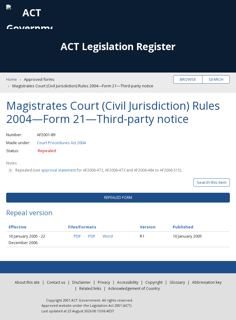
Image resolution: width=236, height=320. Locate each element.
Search (216, 79)
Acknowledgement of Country (134, 288)
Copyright (154, 282)
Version (147, 227)
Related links (90, 288)
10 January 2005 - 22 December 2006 (27, 239)
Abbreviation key (207, 282)
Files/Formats (82, 227)
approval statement (58, 170)
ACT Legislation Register (118, 46)
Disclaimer (81, 282)
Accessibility (127, 282)
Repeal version (29, 212)
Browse (188, 79)
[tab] (118, 198)
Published (183, 227)
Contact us (56, 282)
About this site (27, 282)
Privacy (104, 282)
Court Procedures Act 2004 (61, 142)
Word (108, 236)
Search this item (211, 182)
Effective (17, 227)
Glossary (177, 282)
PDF (77, 236)
